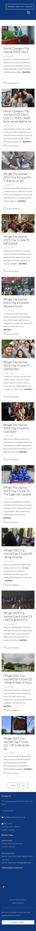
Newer (12, 785)
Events (11, 900)
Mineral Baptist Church (20, 6)
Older (24, 785)
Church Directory (18, 903)
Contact (23, 900)
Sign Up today (18, 922)
